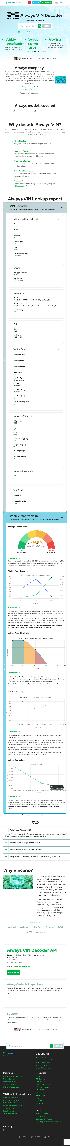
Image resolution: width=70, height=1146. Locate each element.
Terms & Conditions (42, 1114)
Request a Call (46, 3)
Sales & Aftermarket (9, 1082)
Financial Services (9, 1079)
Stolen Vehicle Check (43, 1063)
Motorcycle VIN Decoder (11, 1097)
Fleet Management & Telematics (13, 1076)
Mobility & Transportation (11, 1087)
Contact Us (39, 1103)
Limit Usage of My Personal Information (48, 1122)
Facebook (24, 1137)
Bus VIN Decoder (8, 1111)
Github (49, 1137)
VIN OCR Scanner (42, 1065)
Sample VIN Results (27, 32)
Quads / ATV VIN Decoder (11, 1100)
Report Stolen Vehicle (43, 1084)
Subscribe (38, 815)
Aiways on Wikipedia (29, 89)
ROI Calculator (40, 1079)
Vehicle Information (9, 1084)
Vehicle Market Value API (44, 1060)
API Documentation (42, 1087)
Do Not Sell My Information (44, 1119)
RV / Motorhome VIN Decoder (13, 1106)
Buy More (36, 3)
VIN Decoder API (41, 1057)
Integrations (40, 1090)
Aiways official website (29, 87)
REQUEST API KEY (13, 973)
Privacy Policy (40, 1116)
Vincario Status (41, 1095)
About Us (39, 1101)
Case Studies (40, 1092)
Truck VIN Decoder (9, 1108)
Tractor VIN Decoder (10, 1114)
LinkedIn (37, 1137)
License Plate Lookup (43, 1068)
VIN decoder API (20, 186)
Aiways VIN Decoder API (22, 966)
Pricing (38, 1076)
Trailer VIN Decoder (9, 1103)
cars (36, 93)
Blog (37, 1098)
